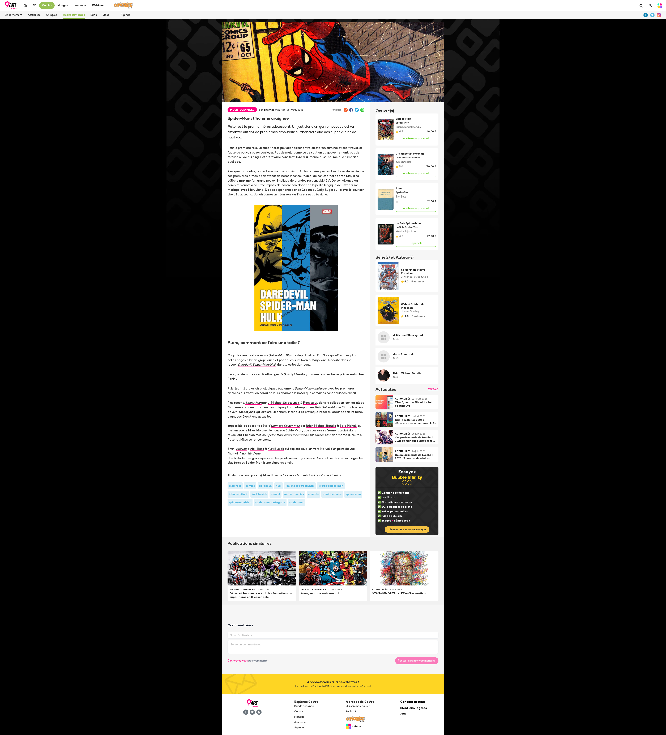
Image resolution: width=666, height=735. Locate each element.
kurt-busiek (259, 494)
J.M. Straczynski (243, 412)
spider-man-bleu (240, 502)
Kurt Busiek (276, 448)
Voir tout (433, 389)
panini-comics (332, 494)
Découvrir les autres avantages (407, 529)
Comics (298, 711)
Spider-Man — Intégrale (311, 388)
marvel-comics (294, 494)
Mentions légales (413, 708)
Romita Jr (310, 402)
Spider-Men (323, 435)
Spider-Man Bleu (280, 355)
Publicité (351, 711)
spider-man (353, 494)
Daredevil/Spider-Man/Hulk (257, 364)
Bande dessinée (304, 706)
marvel (275, 494)
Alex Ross (257, 448)
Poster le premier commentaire (417, 660)
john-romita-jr (238, 494)
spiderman (296, 502)
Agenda (125, 14)
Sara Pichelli (348, 425)
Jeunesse (300, 722)
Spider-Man (253, 402)
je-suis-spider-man (330, 485)
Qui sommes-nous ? (358, 706)
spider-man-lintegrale (270, 502)
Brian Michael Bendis (321, 425)
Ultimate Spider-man (285, 425)
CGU (404, 714)
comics (250, 485)
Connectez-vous (238, 660)
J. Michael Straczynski (284, 402)
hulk (278, 485)
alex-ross (235, 485)
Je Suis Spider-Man (292, 374)
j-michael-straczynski (299, 485)
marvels (313, 494)
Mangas (299, 716)
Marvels (241, 448)
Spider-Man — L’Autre (336, 407)
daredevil (265, 485)
